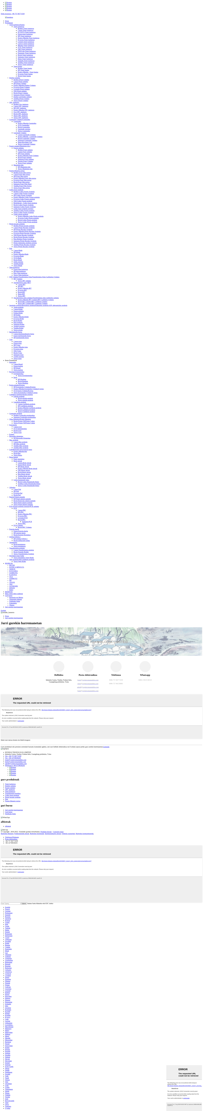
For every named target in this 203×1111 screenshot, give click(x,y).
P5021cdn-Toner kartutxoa (27, 51)
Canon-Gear (18, 427)
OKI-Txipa (17, 351)
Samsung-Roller (19, 324)
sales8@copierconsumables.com (16, 764)
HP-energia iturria (19, 533)
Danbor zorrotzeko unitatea (23, 97)
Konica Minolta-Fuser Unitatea (28, 155)
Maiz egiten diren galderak (14, 594)
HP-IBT (20, 286)
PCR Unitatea (18, 525)
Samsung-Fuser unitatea (26, 159)
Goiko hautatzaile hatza (21, 480)
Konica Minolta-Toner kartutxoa (28, 38)
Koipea (11, 434)
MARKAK (9, 563)
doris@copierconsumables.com (15, 762)
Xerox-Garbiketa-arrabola (26, 412)
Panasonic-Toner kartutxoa (27, 53)
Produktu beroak (46, 832)
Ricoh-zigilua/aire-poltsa (22, 540)
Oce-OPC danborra (20, 112)
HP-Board (17, 368)
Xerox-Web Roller (20, 561)
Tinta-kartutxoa (14, 267)
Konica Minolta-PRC (25, 514)
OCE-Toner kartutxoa (25, 47)
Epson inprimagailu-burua (22, 336)
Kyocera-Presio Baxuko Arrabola (25, 233)
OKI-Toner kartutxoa (25, 49)
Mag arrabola (13, 440)
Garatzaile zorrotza (24, 129)
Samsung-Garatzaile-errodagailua (25, 417)
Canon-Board (18, 364)
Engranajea (13, 425)
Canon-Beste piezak (24, 463)
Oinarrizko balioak (15, 599)
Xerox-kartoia (18, 370)
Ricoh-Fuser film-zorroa (22, 182)
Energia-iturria (14, 529)
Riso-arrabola (18, 322)
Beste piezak (18, 461)
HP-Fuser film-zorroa (21, 176)
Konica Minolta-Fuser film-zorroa (25, 178)
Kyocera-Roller (19, 319)
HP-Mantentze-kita (24, 167)
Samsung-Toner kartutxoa (26, 57)
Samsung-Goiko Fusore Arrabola (25, 207)
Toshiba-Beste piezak (25, 476)
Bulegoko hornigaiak (37, 834)
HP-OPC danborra (20, 108)
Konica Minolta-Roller (21, 317)
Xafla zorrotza (18, 262)
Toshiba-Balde (18, 264)
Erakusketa (13, 603)
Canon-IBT (21, 284)
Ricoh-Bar (17, 453)
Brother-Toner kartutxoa (26, 28)
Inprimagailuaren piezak (53, 834)
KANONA (13, 575)
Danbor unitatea (14, 78)
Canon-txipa (18, 341)
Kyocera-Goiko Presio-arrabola (28, 218)
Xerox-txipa (18, 358)
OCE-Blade (17, 258)
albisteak (8, 826)
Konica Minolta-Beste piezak (27, 468)
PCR (15, 508)
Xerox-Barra (18, 455)
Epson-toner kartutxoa (25, 34)
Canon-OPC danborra (21, 106)
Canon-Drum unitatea (21, 82)
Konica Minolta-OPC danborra (24, 110)
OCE (11, 577)
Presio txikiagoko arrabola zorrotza (25, 243)
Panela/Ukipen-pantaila (17, 497)
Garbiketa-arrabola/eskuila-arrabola (21, 394)
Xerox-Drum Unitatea (21, 100)
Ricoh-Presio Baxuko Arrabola (24, 237)
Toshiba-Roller (18, 328)
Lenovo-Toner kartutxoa (26, 44)
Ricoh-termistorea (19, 544)
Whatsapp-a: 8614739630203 (15, 765)
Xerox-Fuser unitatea (25, 163)
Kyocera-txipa (18, 349)
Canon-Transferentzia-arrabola (24, 550)
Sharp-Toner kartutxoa (25, 59)
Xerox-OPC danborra (21, 118)
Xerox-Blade (18, 265)
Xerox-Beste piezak (24, 478)
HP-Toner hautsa (23, 70)
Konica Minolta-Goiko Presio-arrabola (30, 216)
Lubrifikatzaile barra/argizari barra (20, 449)
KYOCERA (13, 571)
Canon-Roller (18, 309)
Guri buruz (8, 595)
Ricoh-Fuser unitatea (25, 157)
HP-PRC (21, 512)
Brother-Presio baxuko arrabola (24, 226)
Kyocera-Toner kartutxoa (26, 40)
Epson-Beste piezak (24, 465)
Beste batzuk (13, 457)
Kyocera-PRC (22, 516)
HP (10, 580)
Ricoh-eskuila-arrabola (25, 398)
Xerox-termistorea (20, 546)
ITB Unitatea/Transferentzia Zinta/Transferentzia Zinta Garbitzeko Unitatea (34, 277)
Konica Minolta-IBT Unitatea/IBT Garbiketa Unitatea (36, 300)
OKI (10, 584)
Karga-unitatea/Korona (17, 385)
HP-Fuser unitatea (24, 154)
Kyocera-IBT (22, 290)
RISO (11, 590)
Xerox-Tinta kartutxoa (21, 275)
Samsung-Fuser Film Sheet (23, 184)
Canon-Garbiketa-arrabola (26, 404)
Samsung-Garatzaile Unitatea (27, 140)
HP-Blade (17, 252)
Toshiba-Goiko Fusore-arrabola (24, 210)
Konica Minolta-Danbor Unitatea (25, 85)
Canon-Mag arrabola (20, 442)
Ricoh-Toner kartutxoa (25, 55)
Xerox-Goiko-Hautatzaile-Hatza (28, 485)
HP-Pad (16, 491)
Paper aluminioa (19, 459)
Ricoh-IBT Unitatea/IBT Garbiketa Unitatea (32, 302)
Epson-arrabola (19, 311)
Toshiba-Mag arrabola (21, 446)
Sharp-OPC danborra (21, 116)
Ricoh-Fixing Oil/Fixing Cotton (24, 421)
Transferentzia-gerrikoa (13, 793)
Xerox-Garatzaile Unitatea (26, 144)
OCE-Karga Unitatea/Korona (23, 391)
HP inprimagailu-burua (21, 338)
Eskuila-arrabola (19, 396)
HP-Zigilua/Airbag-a (20, 539)
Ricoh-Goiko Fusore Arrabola (24, 205)
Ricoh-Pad (17, 495)
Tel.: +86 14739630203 (13, 758)
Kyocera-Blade (19, 256)
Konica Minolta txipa (21, 347)
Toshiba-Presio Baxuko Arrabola (24, 245)
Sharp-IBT (21, 294)
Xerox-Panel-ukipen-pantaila (23, 504)
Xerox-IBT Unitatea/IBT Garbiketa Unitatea (32, 303)
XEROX (12, 569)
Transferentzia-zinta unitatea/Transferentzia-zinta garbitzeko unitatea (36, 298)
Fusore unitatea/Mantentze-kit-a (19, 146)
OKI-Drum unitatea (20, 91)
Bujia (15, 377)
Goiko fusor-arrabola (16, 190)
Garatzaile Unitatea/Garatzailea (19, 119)
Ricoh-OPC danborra (21, 114)
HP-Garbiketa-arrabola (25, 406)
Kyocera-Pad (18, 493)
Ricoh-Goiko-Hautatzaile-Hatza (28, 482)
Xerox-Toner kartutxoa (25, 64)
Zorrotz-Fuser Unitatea (25, 161)
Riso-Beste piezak (24, 474)
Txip (10, 339)
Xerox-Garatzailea (24, 131)
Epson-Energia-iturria (21, 531)
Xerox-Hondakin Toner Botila (24, 558)
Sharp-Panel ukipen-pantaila (23, 503)
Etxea (7, 21)
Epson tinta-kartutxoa (21, 269)
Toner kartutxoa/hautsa (17, 25)
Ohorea (11, 605)
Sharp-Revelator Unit (25, 142)
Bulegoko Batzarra (7, 834)
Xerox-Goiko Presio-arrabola (27, 222)
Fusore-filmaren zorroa (17, 171)
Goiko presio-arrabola (21, 214)
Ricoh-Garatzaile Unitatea (26, 138)
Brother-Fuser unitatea (25, 150)
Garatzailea (17, 121)
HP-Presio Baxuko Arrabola (23, 229)
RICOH (12, 565)
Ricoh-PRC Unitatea (25, 527)
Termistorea (13, 542)
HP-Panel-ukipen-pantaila (22, 499)
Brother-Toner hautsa (25, 68)
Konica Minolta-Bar (20, 451)
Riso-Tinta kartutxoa (20, 273)
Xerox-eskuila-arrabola (25, 400)
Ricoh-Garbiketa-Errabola (26, 410)
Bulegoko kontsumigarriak (84, 834)
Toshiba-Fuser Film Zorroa (23, 186)
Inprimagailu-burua (15, 332)
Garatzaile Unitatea (20, 133)
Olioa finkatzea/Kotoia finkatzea (20, 419)
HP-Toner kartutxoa (24, 36)
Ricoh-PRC (22, 520)
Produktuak (9, 23)
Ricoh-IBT (21, 292)
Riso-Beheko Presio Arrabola (23, 239)
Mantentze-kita (18, 165)
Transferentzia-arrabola (17, 548)
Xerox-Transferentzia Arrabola (24, 554)
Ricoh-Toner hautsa (24, 76)
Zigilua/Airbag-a (14, 537)
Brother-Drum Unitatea (21, 80)
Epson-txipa (18, 343)
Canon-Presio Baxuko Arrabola (24, 228)
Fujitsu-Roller (18, 313)
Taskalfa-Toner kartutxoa (26, 61)
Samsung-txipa (18, 355)
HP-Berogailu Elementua (22, 438)
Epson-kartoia (18, 366)
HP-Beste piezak (23, 467)
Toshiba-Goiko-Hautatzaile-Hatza (29, 484)
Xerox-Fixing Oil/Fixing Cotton (24, 423)
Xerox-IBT (21, 296)
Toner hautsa (18, 66)
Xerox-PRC (22, 523)
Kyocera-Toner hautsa (25, 74)
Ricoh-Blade (18, 260)
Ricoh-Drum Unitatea (21, 93)
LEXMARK (13, 586)
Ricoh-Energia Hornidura (22, 535)
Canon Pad (17, 489)
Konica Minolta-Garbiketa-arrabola (29, 408)
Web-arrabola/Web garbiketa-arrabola (21, 559)
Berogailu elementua (16, 436)
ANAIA (12, 582)
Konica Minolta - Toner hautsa (28, 72)
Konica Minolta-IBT (25, 288)
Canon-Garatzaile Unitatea (27, 135)
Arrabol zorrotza (19, 326)
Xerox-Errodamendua (25, 375)
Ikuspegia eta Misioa (16, 597)
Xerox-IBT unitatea (24, 281)
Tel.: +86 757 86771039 (13, 756)
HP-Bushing (22, 379)
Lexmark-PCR (23, 518)
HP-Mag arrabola (19, 444)
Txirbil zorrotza (19, 357)
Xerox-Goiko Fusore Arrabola (24, 212)
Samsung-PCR (27, 522)
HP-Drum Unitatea (20, 83)
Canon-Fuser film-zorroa (22, 174)
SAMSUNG (13, 573)
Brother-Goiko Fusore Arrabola (24, 192)
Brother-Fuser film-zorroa (22, 173)
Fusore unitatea (19, 148)
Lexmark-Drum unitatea (22, 89)
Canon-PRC (22, 510)
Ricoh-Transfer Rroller (21, 552)
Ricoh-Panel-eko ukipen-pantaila (24, 501)
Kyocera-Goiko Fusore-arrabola (24, 199)
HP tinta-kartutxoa (20, 271)
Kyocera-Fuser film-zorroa (22, 180)
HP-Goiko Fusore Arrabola (23, 195)
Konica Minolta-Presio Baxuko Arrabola (27, 231)
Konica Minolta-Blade (21, 254)
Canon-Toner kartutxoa (25, 30)
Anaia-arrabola (18, 307)
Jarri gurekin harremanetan (14, 607)
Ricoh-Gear (17, 430)
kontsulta (106, 747)
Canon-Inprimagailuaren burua (24, 334)
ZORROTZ (13, 578)
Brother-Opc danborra (21, 104)
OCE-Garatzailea (23, 125)
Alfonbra (12, 487)
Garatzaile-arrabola (15, 413)
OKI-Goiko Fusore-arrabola (23, 201)
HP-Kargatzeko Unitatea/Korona (25, 387)
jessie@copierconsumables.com (15, 760)
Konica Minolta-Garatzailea (27, 123)
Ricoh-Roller (18, 320)
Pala (10, 248)
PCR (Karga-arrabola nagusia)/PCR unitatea (24, 506)
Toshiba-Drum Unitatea (21, 99)
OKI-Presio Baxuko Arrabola (23, 235)
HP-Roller (17, 315)
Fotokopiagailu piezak (21, 834)
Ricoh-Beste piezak (24, 472)
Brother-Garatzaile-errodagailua (24, 415)
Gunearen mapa (58, 832)
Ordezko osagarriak (68, 834)
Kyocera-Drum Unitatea (22, 87)
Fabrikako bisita (14, 601)
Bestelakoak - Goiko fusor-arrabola (25, 203)
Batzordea (12, 362)
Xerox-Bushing (23, 383)
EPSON (12, 588)
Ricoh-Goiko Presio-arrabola (27, 220)
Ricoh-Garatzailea (24, 127)
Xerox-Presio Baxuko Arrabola (24, 247)
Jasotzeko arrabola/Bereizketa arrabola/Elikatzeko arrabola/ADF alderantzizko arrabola (38, 305)
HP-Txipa (17, 345)
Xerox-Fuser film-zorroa (22, 188)
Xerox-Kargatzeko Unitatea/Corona (25, 393)
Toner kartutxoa (19, 27)
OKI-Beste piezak (24, 470)
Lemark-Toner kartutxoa (26, 42)
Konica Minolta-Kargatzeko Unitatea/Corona (29, 389)
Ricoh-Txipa (18, 353)
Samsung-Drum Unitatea (22, 95)
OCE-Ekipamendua (20, 429)
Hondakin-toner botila (16, 556)
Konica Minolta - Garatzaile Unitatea (30, 137)
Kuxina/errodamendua (16, 372)
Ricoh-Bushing (23, 381)
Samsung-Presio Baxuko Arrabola (25, 241)
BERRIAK (9, 592)
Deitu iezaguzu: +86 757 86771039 (13, 14)
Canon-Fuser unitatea (25, 152)
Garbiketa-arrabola (20, 402)
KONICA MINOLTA (16, 567)
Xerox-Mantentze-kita (25, 169)
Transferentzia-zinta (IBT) (22, 283)
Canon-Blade (18, 250)
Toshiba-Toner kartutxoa (26, 63)
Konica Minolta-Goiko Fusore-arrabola (27, 197)
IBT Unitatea (18, 279)
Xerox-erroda (18, 330)
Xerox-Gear (18, 432)
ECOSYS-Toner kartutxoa (27, 32)
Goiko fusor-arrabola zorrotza (23, 209)
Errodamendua (18, 374)
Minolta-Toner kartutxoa (26, 45)
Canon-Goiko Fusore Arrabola (24, 193)
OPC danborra (14, 102)
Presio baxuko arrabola (17, 224)
